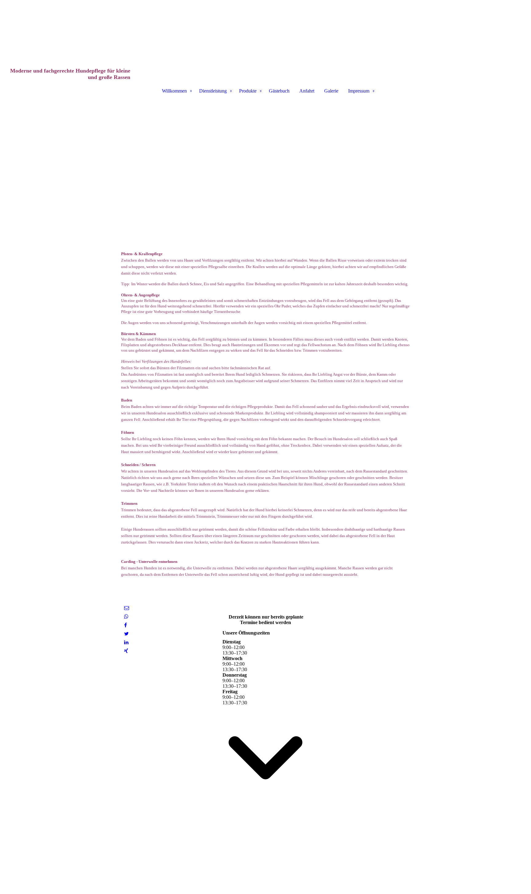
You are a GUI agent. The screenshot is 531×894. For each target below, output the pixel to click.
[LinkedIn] (126, 642)
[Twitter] (126, 633)
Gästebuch (279, 90)
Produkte (248, 90)
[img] (265, 30)
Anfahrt (306, 90)
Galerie (331, 90)
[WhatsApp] (126, 616)
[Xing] (126, 651)
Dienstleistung (213, 90)
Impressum (358, 90)
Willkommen (174, 90)
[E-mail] (126, 608)
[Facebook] (125, 625)
